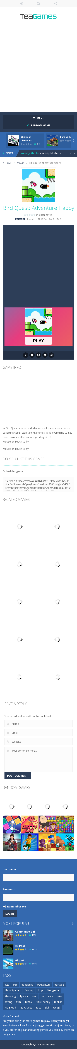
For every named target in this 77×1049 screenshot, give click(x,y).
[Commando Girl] (12, 842)
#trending (10, 996)
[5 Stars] (34, 215)
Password (9, 889)
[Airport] (8, 963)
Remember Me (16, 906)
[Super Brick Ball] (12, 824)
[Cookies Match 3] (65, 824)
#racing (29, 990)
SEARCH (38, 3)
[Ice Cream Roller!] (65, 806)
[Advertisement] (38, 67)
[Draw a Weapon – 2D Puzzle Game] (65, 842)
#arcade (59, 984)
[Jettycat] (29, 824)
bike (34, 996)
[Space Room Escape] (29, 806)
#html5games (13, 990)
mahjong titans (61, 1025)
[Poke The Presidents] (47, 824)
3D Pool (20, 946)
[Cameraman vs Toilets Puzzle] (47, 806)
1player (24, 996)
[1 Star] (25, 215)
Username (9, 869)
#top (40, 990)
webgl (56, 1007)
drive (59, 996)
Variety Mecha (30, 153)
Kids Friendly (43, 1001)
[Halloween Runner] (12, 806)
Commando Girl (25, 931)
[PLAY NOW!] (13, 140)
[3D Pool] (8, 949)
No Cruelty (26, 1007)
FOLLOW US (55, 3)
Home (8, 163)
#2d (7, 984)
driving (8, 1001)
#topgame (53, 990)
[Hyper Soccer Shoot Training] (29, 842)
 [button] (45, 355)
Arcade (20, 163)
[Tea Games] (39, 17)
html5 (28, 1001)
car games (9, 1034)
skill (47, 1007)
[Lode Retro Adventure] (47, 842)
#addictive (27, 984)
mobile (58, 1001)
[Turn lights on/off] (25, 355)
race (38, 1007)
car (42, 996)
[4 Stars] (32, 215)
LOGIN (21, 3)
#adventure (43, 984)
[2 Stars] (27, 215)
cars (50, 996)
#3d (15, 984)
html (18, 1001)
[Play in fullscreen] (38, 355)
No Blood (10, 1007)
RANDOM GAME (40, 125)
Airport (19, 960)
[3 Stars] (30, 215)
